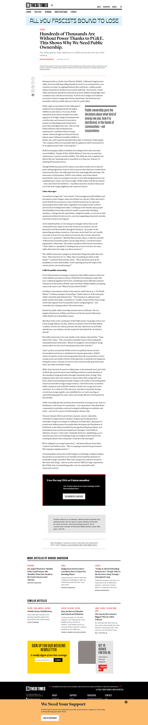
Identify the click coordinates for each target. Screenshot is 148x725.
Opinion (48, 11)
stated (100, 140)
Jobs (106, 699)
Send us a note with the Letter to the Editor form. (79, 545)
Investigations (61, 11)
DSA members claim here (74, 496)
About (99, 7)
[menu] (52, 5)
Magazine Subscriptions (94, 698)
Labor (28, 11)
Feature (42, 29)
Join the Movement (50, 718)
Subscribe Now (102, 668)
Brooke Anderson (47, 59)
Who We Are (55, 698)
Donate (114, 7)
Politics (38, 11)
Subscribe (106, 7)
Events (73, 11)
